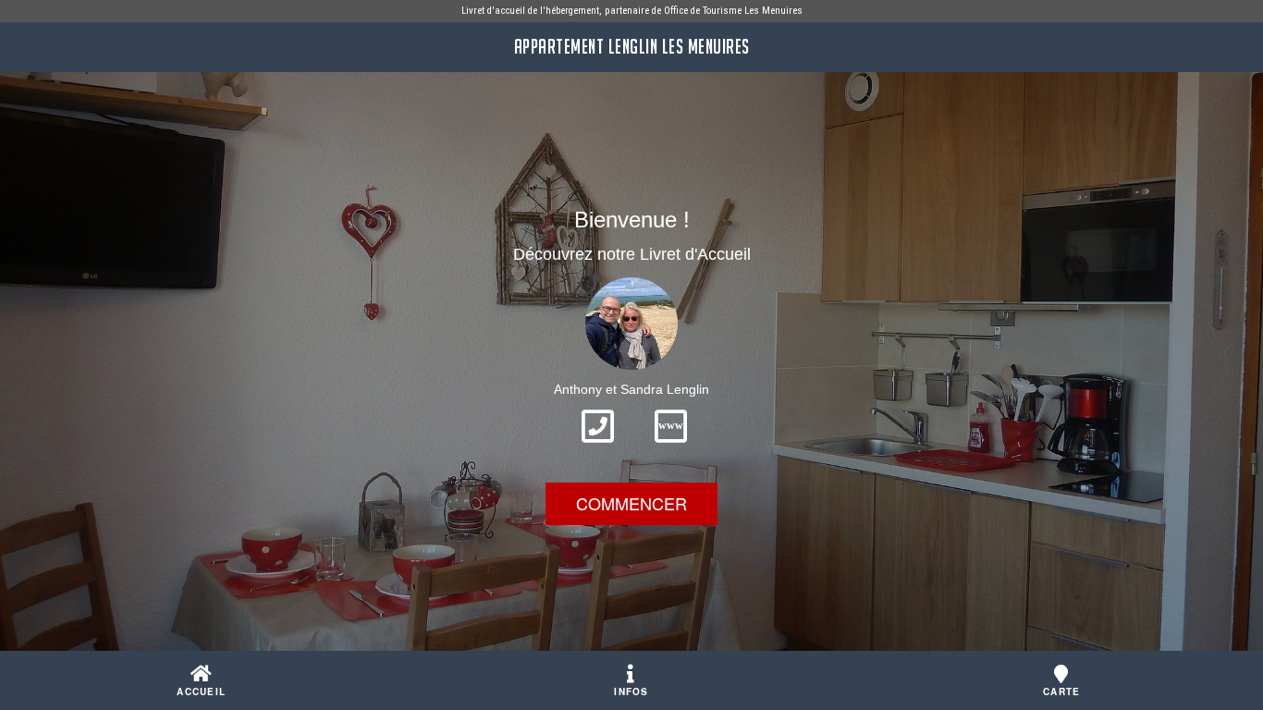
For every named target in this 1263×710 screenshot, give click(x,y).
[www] (670, 448)
